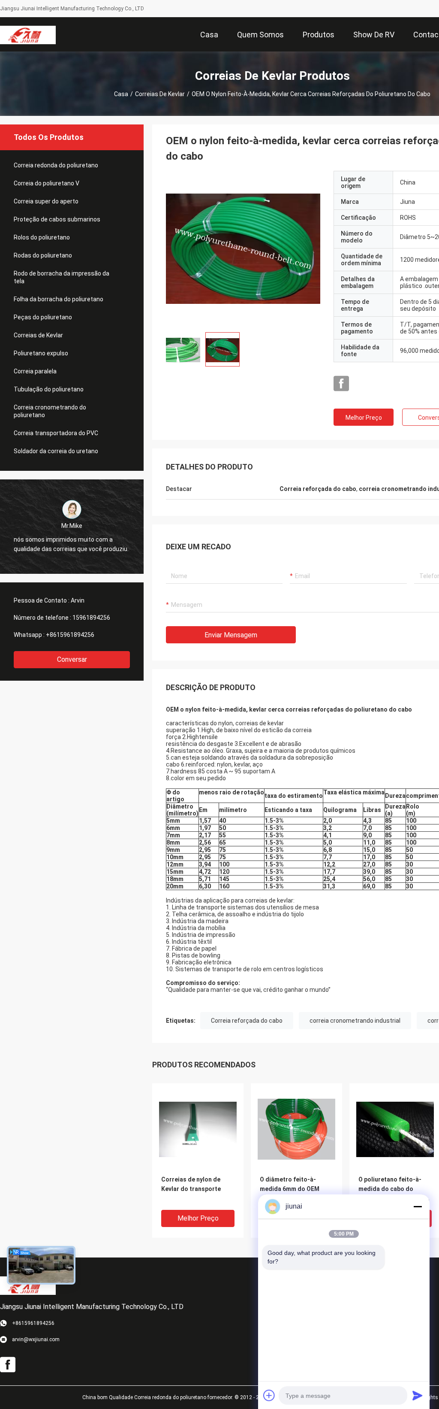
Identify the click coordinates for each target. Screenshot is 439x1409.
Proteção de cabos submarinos (57, 219)
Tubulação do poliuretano (49, 389)
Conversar (72, 659)
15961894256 (91, 617)
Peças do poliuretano (43, 317)
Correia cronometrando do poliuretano (50, 411)
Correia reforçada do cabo (247, 1020)
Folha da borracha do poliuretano (58, 299)
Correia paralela (35, 371)
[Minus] (417, 1206)
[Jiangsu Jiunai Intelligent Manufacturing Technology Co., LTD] (28, 34)
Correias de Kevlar (160, 94)
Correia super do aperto (46, 201)
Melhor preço (364, 417)
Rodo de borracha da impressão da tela (61, 277)
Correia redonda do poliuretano (56, 165)
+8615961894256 (70, 634)
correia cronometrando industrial (355, 1020)
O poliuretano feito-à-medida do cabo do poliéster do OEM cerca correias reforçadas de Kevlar (391, 1189)
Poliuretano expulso (41, 353)
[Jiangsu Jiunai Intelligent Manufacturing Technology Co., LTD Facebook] (341, 383)
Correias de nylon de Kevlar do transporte (191, 1184)
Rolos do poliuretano (42, 237)
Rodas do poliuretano (43, 255)
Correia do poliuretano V (46, 183)
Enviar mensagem (230, 635)
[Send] (417, 1395)
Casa (121, 94)
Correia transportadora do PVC (56, 433)
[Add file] (269, 1395)
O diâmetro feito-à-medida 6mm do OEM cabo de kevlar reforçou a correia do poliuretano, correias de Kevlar (296, 1189)
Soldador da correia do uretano (56, 451)
